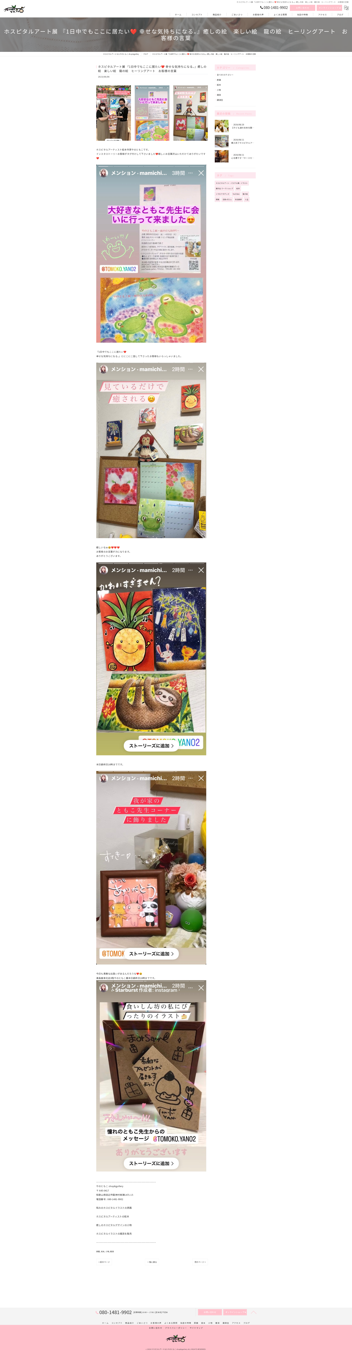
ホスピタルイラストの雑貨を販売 (114, 1233)
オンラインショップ (329, 8)
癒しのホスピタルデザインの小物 (114, 1225)
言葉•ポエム (227, 199)
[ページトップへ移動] (253, 1312)
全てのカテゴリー (225, 74)
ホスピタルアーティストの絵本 (112, 1216)
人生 (246, 199)
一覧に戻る (152, 1262)
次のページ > (200, 1262)
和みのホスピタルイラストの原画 (114, 1207)
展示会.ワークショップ (224, 188)
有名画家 (238, 199)
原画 (98, 1251)
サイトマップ (196, 1327)
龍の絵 (245, 194)
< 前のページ (104, 1262)
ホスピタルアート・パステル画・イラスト (232, 183)
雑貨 (112, 1251)
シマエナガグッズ (222, 194)
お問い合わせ (302, 8)
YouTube (236, 194)
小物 (107, 1251)
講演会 (220, 99)
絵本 (103, 1251)
